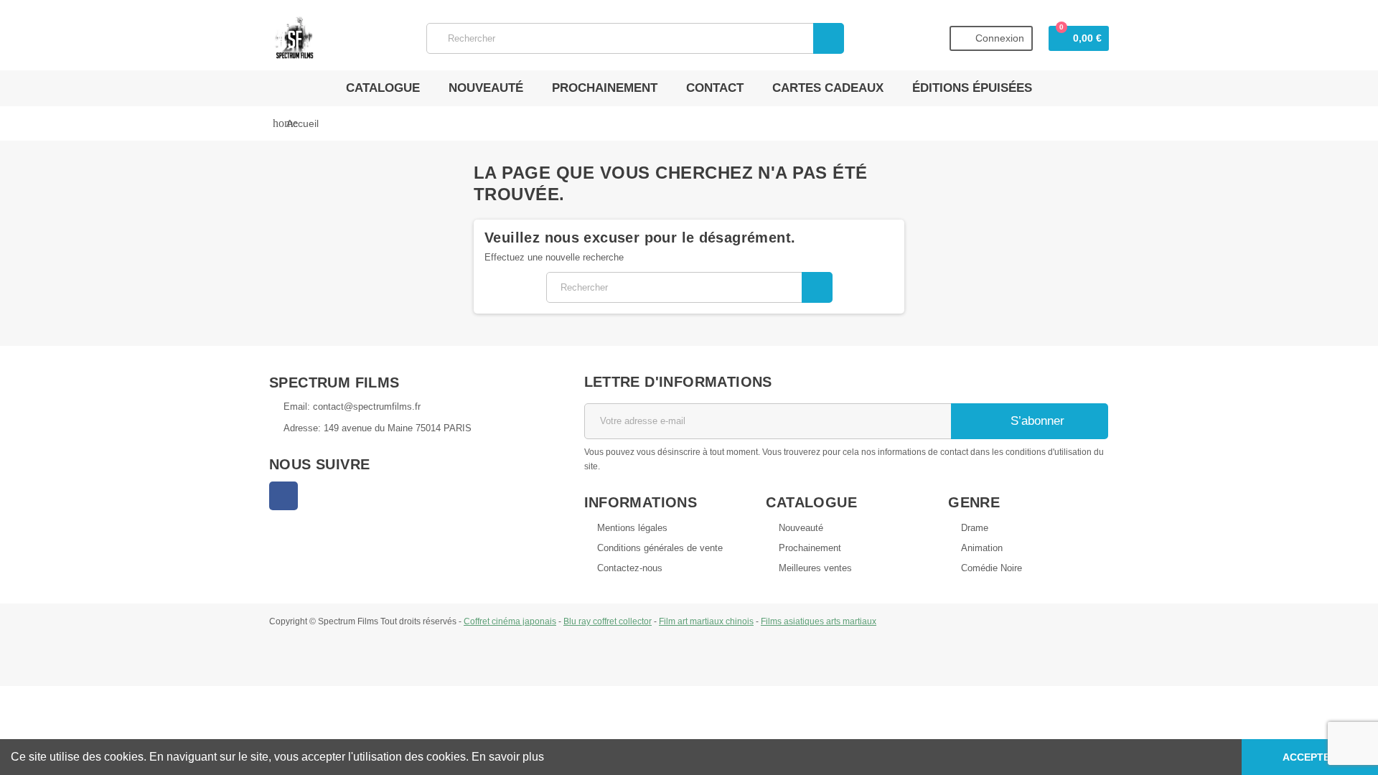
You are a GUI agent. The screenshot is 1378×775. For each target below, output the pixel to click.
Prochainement (604, 88)
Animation (982, 547)
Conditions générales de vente (660, 547)
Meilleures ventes (815, 568)
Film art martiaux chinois (706, 621)
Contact (715, 88)
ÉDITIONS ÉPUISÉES (972, 88)
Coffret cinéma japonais (510, 621)
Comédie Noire (991, 568)
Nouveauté (486, 88)
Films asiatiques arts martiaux (818, 621)
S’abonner (1035, 421)
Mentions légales (632, 527)
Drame (974, 527)
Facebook (283, 496)
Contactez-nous (629, 568)
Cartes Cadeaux (827, 88)
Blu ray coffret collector (607, 621)
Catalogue (383, 88)
